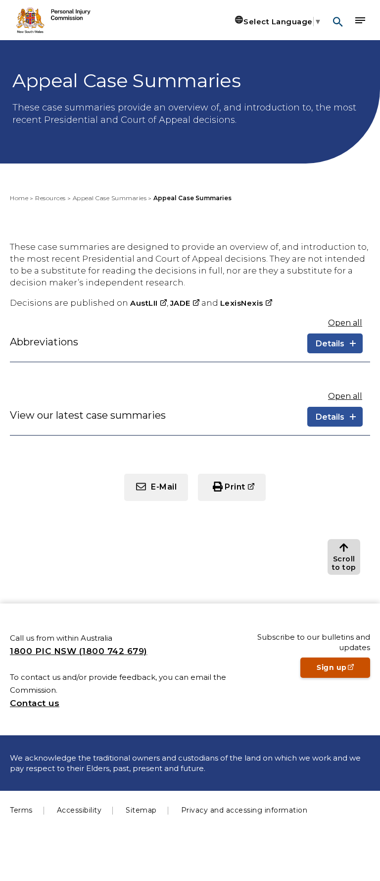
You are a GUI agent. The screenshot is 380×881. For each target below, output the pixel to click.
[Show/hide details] (335, 343)
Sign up (343, 670)
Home (19, 198)
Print (245, 491)
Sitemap (141, 810)
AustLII (148, 303)
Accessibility (79, 810)
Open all (345, 323)
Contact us (34, 703)
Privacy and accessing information (244, 810)
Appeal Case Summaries (110, 198)
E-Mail (164, 487)
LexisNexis (246, 303)
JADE (184, 303)
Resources (50, 198)
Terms (21, 810)
